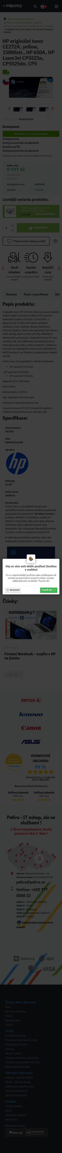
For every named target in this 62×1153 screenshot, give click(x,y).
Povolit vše (47, 589)
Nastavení (14, 589)
